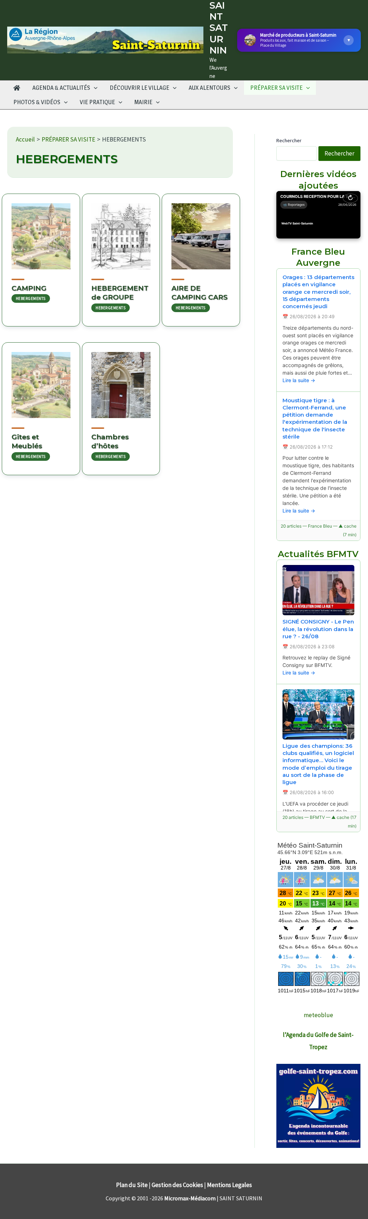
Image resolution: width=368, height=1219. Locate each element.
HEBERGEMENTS (31, 298)
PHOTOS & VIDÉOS (36, 102)
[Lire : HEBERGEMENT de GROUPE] (121, 231)
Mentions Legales (229, 1185)
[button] (93, 87)
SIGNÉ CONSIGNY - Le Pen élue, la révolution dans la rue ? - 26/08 (318, 628)
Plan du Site (132, 1185)
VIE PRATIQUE (97, 102)
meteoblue (318, 1015)
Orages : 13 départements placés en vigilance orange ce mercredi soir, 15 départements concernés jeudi (318, 292)
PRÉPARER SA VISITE (276, 87)
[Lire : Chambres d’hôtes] (121, 380)
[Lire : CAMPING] (41, 231)
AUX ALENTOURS (209, 87)
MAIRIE (143, 102)
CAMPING (29, 288)
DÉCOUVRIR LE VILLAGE (139, 87)
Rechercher (289, 140)
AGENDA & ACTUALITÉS (61, 87)
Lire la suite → (298, 380)
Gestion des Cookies (177, 1185)
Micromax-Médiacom (190, 1198)
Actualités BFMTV (318, 554)
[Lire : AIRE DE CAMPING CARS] (201, 231)
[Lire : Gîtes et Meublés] (41, 380)
